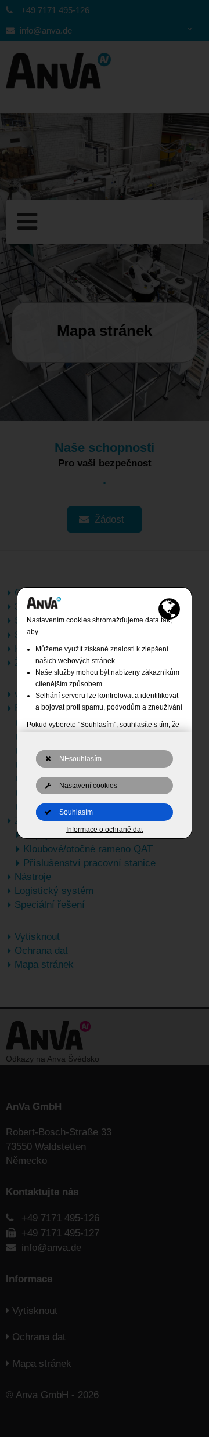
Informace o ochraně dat (104, 830)
